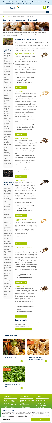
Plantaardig (13, 404)
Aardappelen (6, 403)
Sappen (12, 407)
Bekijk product (19, 87)
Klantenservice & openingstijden (27, 400)
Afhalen (21, 406)
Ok (40, 419)
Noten (12, 406)
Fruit (5, 401)
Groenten (6, 400)
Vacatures (22, 403)
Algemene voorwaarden (25, 407)
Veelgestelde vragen (24, 404)
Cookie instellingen (6, 419)
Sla (4, 404)
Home (4, 16)
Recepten (22, 401)
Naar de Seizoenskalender (21, 329)
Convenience (14, 403)
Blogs (8, 16)
